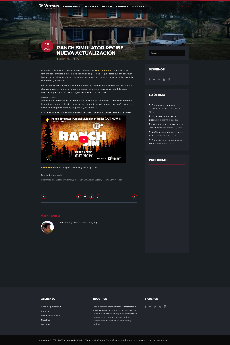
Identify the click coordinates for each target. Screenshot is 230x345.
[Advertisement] (89, 268)
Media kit (45, 324)
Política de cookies (50, 315)
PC (77, 59)
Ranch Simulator (85, 180)
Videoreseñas (71, 6)
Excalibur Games (64, 180)
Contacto (45, 311)
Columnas (90, 6)
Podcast (107, 6)
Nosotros (45, 320)
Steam (98, 180)
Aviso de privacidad (51, 307)
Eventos (121, 6)
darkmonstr (64, 59)
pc (74, 180)
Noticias (137, 6)
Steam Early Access (112, 180)
